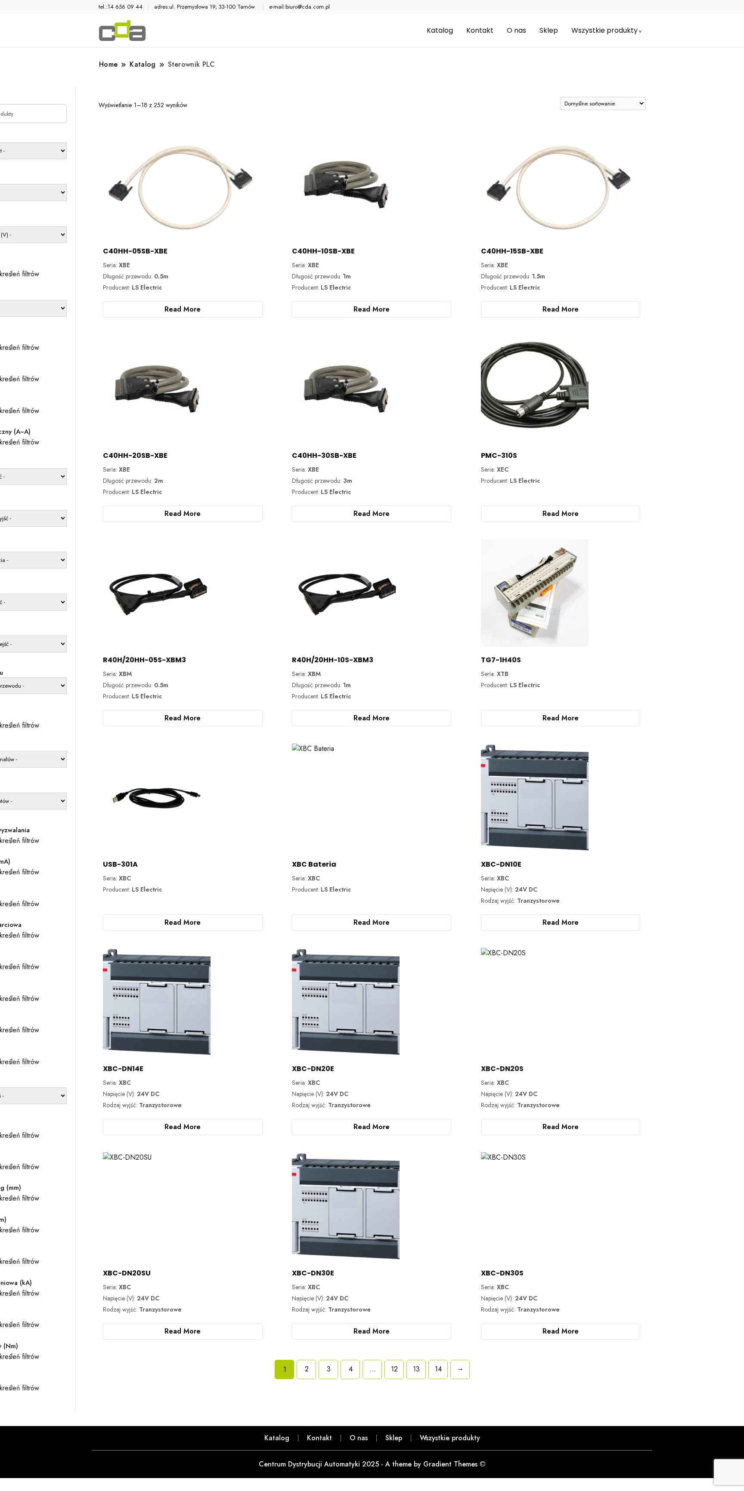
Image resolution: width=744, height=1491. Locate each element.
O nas (516, 30)
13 (416, 1369)
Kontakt (479, 30)
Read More (182, 309)
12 (394, 1369)
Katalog (440, 30)
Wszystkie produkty (604, 30)
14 (438, 1369)
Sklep (548, 30)
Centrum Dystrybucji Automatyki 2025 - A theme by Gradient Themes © (372, 1464)
